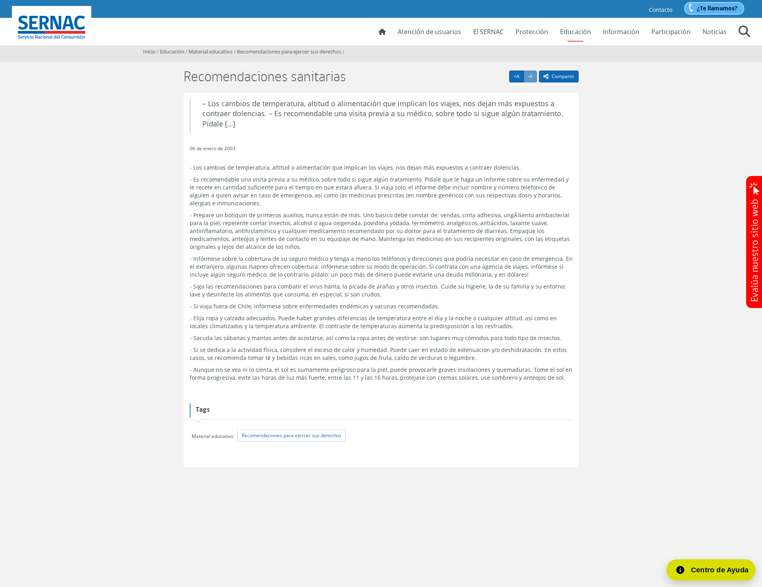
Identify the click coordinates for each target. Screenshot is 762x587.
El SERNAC (488, 31)
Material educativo (211, 51)
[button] (744, 32)
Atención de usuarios (429, 31)
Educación (575, 31)
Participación (671, 31)
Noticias (714, 31)
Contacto (660, 9)
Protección (532, 31)
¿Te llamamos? (717, 8)
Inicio (149, 51)
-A (532, 76)
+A (519, 76)
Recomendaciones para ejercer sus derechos (289, 51)
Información (621, 31)
